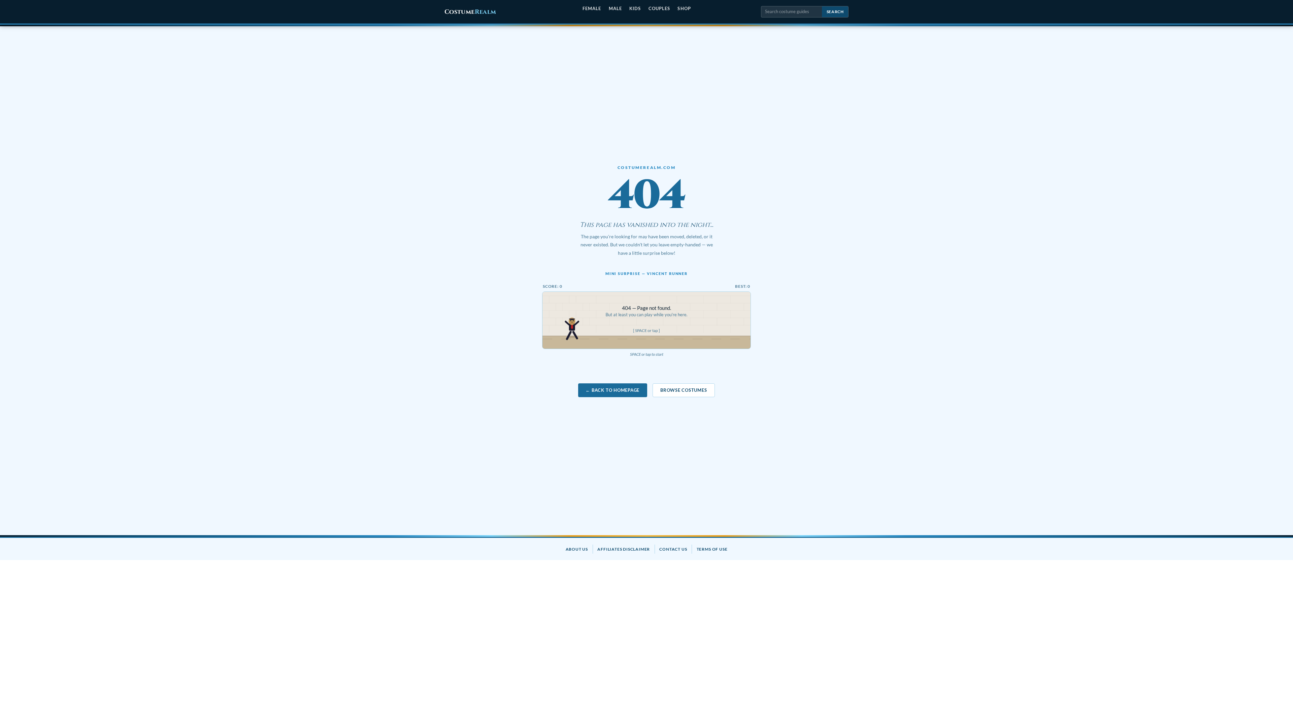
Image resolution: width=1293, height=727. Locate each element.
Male (615, 8)
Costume (470, 12)
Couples (659, 8)
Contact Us (673, 549)
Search (835, 11)
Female (592, 8)
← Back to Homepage (612, 390)
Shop (684, 8)
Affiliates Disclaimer (623, 549)
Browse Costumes (683, 390)
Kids (635, 8)
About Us (577, 549)
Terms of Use (712, 549)
